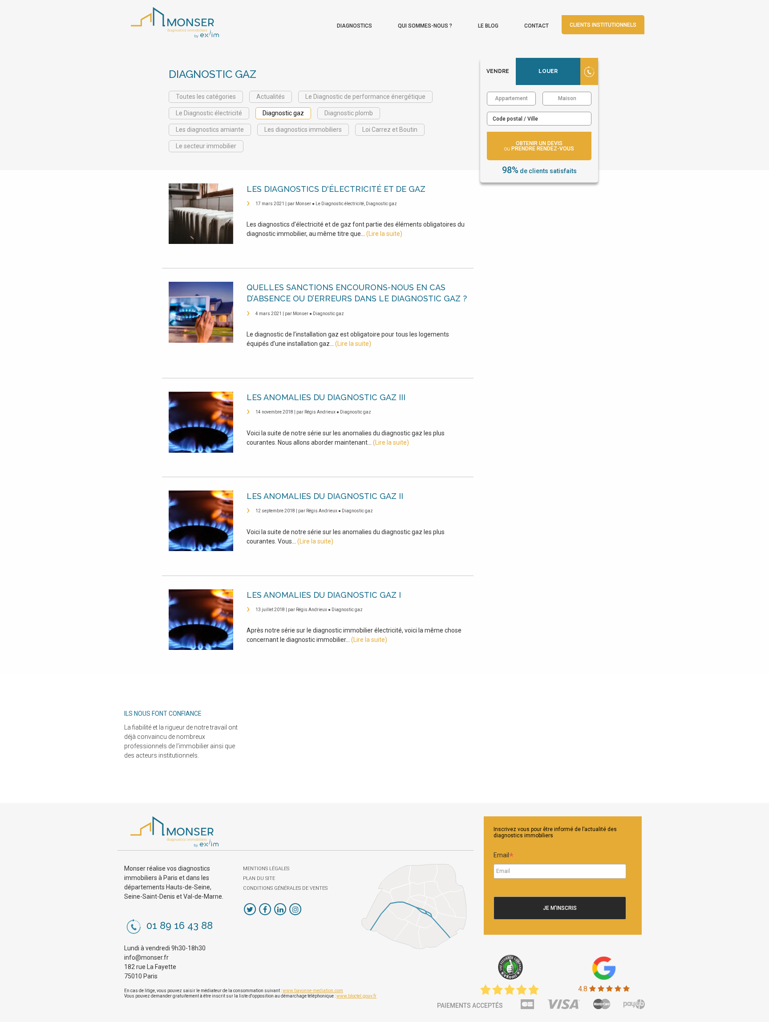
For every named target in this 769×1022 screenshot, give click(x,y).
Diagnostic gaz (283, 113)
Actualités (270, 96)
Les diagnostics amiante (210, 129)
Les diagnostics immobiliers (303, 129)
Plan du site (259, 878)
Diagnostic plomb (348, 113)
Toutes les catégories (206, 96)
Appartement (511, 98)
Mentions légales (266, 869)
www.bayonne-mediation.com (313, 990)
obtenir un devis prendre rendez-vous (539, 146)
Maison (567, 98)
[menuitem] (354, 23)
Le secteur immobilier (206, 146)
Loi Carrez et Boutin (389, 129)
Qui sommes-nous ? (425, 26)
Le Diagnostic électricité (209, 113)
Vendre (497, 71)
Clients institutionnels (603, 25)
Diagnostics (354, 26)
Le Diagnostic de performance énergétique (365, 96)
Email (504, 856)
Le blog (488, 26)
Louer (548, 71)
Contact (536, 26)
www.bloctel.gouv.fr (356, 996)
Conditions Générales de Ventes (285, 888)
